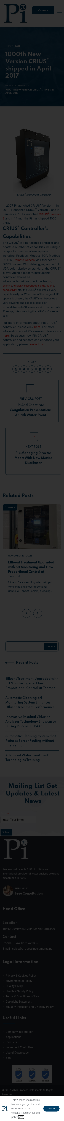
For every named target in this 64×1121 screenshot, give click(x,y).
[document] (32, 560)
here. (21, 1117)
